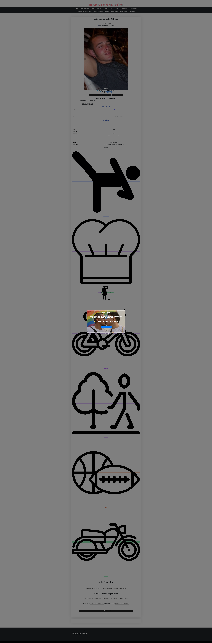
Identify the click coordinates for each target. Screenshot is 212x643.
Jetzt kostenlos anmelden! (106, 326)
